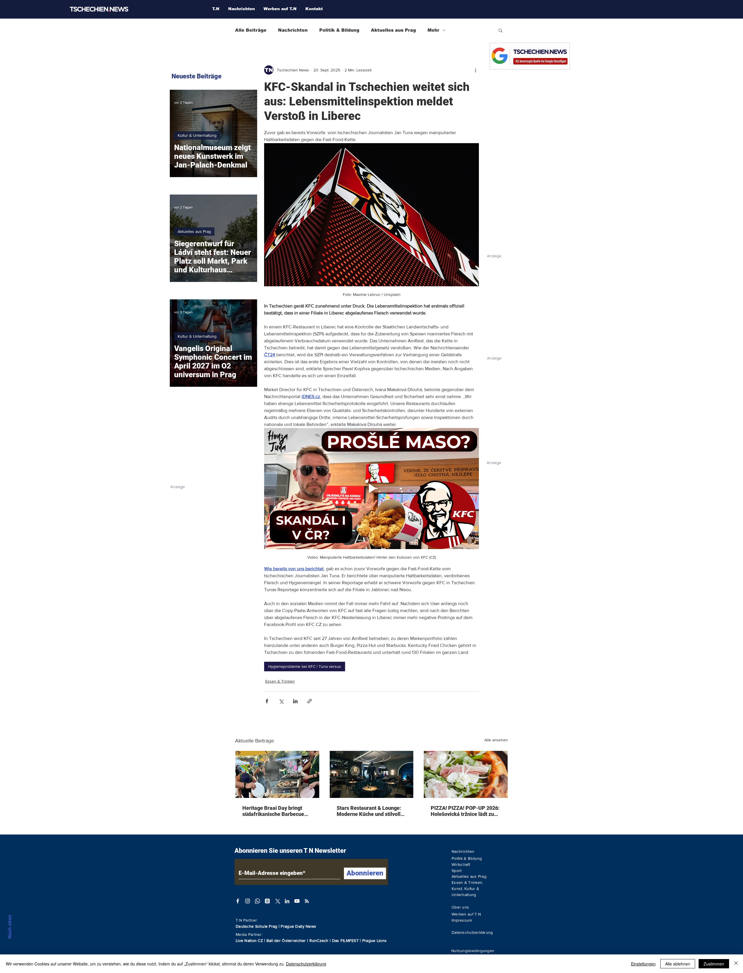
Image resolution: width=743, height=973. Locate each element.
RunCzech (319, 940)
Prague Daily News (298, 926)
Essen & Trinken (280, 681)
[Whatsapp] (257, 901)
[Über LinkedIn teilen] (295, 701)
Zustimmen (714, 964)
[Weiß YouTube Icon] (297, 901)
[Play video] (371, 488)
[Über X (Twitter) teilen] (281, 701)
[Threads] (267, 901)
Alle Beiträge (250, 30)
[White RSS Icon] (307, 901)
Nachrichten (293, 30)
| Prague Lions (373, 940)
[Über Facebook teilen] (267, 701)
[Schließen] (736, 963)
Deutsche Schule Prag (256, 926)
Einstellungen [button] (643, 964)
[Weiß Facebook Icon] (238, 901)
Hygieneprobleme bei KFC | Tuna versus (304, 666)
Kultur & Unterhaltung (197, 135)
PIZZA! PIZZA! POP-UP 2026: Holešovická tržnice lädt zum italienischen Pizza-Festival (465, 811)
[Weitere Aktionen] (475, 69)
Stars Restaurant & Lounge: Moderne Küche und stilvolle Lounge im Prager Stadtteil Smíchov (370, 811)
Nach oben (9, 927)
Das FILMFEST (346, 940)
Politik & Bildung (339, 30)
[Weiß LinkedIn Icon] (287, 901)
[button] (500, 30)
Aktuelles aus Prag (393, 30)
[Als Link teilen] (309, 701)
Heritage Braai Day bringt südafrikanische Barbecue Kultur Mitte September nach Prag (276, 811)
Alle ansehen (496, 740)
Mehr (433, 30)
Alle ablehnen (677, 964)
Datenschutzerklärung (306, 964)
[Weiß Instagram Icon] (247, 901)
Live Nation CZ (249, 940)
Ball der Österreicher (286, 940)
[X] (277, 901)
